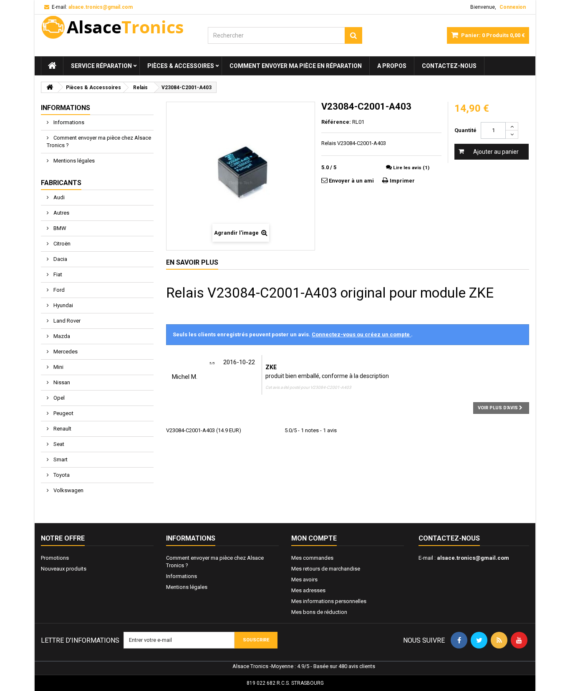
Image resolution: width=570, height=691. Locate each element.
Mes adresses (308, 590)
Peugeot (62, 413)
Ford (58, 290)
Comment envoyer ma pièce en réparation (296, 66)
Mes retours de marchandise (325, 569)
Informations (65, 108)
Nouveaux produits (63, 569)
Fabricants (61, 183)
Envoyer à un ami (351, 181)
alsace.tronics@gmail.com (473, 558)
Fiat (57, 274)
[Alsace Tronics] (118, 27)
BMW (59, 228)
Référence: (336, 122)
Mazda (61, 336)
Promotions (55, 558)
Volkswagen (67, 490)
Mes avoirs (304, 579)
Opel (58, 398)
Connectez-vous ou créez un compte (361, 334)
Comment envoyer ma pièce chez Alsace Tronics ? (99, 141)
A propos (391, 66)
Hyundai (62, 305)
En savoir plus (192, 262)
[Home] (52, 66)
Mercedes (65, 351)
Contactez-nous (449, 66)
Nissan (61, 382)
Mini (57, 367)
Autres (60, 213)
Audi (58, 197)
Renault (61, 429)
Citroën (61, 243)
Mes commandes (312, 558)
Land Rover (66, 321)
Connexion (512, 7)
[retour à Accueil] (50, 87)
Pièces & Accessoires (180, 66)
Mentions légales (73, 161)
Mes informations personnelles (328, 601)
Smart (60, 459)
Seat (58, 444)
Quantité (465, 130)
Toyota (61, 475)
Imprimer (402, 181)
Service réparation (101, 66)
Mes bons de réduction (319, 612)
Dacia (59, 259)
